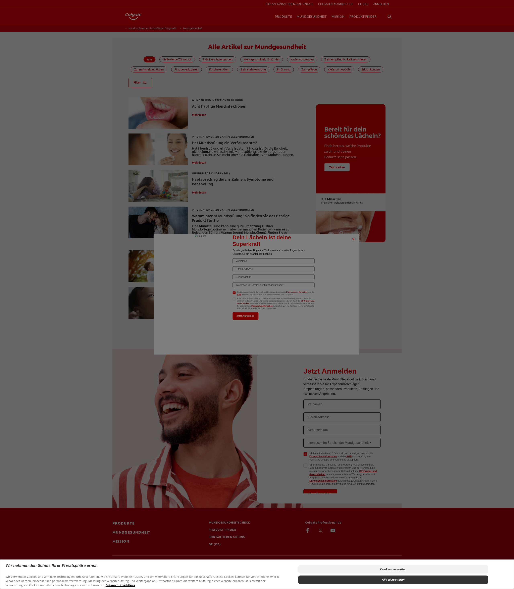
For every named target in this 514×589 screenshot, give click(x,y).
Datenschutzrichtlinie (120, 585)
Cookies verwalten (393, 569)
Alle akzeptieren (393, 579)
